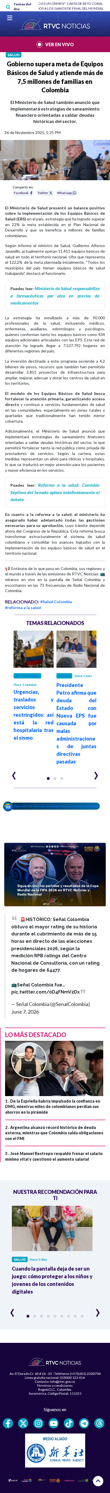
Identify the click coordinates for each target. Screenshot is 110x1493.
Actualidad (27, 676)
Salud (13, 55)
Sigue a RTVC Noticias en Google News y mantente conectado (56, 806)
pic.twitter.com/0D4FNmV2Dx (45, 992)
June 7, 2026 (25, 1012)
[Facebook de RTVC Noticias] (8, 1423)
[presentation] (14, 773)
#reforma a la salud (23, 607)
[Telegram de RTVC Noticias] (84, 1423)
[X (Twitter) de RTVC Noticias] (23, 1423)
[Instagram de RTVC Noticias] (38, 1423)
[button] (48, 778)
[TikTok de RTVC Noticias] (69, 1423)
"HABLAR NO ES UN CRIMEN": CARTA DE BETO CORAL (62, 3)
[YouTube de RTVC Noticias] (54, 1423)
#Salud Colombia (56, 601)
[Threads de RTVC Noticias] (99, 1423)
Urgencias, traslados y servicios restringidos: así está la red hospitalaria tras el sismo (34, 715)
